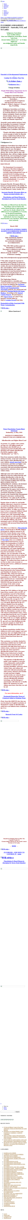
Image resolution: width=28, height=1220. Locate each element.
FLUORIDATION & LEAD (11, 1161)
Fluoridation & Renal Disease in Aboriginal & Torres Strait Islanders (14, 862)
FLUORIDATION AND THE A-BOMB (14, 1167)
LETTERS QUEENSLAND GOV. (12, 1182)
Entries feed (7, 1215)
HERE (14, 846)
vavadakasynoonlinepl (9, 1203)
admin (2, 22)
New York (5, 540)
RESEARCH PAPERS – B (10, 1195)
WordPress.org (7, 1218)
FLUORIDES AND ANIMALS (12, 1179)
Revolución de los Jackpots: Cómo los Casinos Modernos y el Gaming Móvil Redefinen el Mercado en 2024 (15, 1144)
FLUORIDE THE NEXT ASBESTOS (13, 1178)
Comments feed (7, 1216)
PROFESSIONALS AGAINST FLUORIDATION (12, 1191)
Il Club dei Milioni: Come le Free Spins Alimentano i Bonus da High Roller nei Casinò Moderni (15, 1129)
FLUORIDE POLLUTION (11, 1175)
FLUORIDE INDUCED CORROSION (14, 1174)
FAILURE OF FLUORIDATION (12, 1157)
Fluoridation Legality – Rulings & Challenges (15, 1168)
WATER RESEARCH (9, 1206)
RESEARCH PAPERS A (10, 1196)
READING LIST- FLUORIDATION (13, 1193)
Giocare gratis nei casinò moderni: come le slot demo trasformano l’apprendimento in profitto (15, 1140)
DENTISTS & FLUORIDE (11, 1156)
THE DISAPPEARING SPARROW (13, 1197)
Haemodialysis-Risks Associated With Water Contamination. (12, 304)
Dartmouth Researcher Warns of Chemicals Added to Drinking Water (14, 697)
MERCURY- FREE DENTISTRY (12, 1185)
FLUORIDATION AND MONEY (12, 1162)
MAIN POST (7, 1183)
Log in (5, 1213)
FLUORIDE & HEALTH (10, 1171)
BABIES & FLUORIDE (10, 1153)
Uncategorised (7, 1200)
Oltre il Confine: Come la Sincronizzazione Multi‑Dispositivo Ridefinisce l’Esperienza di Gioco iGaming (15, 1137)
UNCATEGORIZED (9, 1202)
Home (2, 17)
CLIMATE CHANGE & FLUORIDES (13, 1154)
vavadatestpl (7, 1204)
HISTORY (6, 1181)
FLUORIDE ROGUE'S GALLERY (13, 1176)
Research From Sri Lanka (14, 714)
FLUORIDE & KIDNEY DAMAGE (14, 17)
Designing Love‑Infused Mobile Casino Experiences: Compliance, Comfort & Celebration (13, 1133)
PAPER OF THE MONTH (10, 1186)
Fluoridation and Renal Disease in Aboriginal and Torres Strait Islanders (14, 198)
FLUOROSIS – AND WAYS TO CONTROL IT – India (14, 853)
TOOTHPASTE (8, 1199)
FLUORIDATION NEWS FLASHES (13, 1169)
